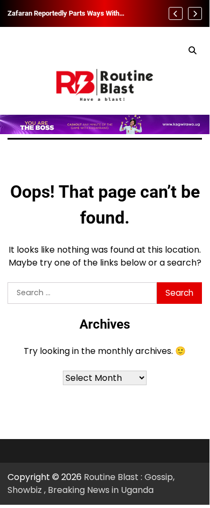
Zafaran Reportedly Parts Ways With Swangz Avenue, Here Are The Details (66, 13)
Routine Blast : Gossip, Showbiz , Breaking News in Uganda (91, 483)
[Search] (192, 50)
